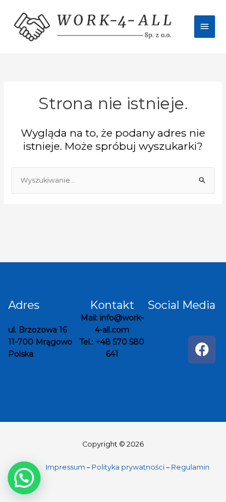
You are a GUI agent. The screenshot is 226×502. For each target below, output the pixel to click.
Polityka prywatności (128, 467)
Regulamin (190, 467)
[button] (24, 477)
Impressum (65, 467)
